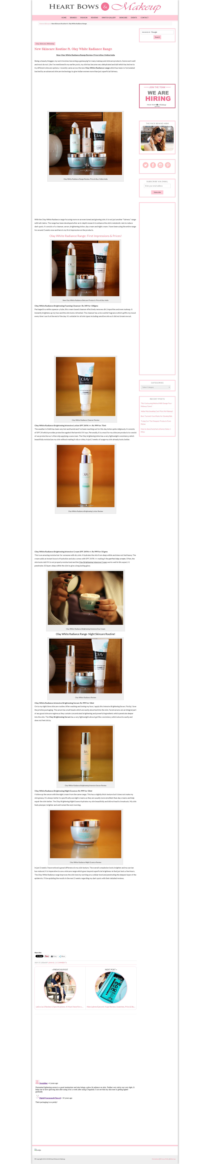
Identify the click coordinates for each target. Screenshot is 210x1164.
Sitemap (172, 1159)
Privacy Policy (164, 1159)
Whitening (50, 44)
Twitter (146, 165)
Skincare (123, 18)
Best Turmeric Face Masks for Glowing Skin (156, 416)
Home (63, 18)
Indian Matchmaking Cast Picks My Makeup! (157, 411)
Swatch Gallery (109, 18)
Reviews (94, 18)
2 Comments (61, 963)
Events (134, 18)
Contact (145, 18)
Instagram (160, 165)
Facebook (153, 165)
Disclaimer (155, 1159)
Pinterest (168, 165)
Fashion (83, 18)
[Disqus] (86, 1047)
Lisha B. (51, 963)
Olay (37, 44)
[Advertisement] (85, 33)
